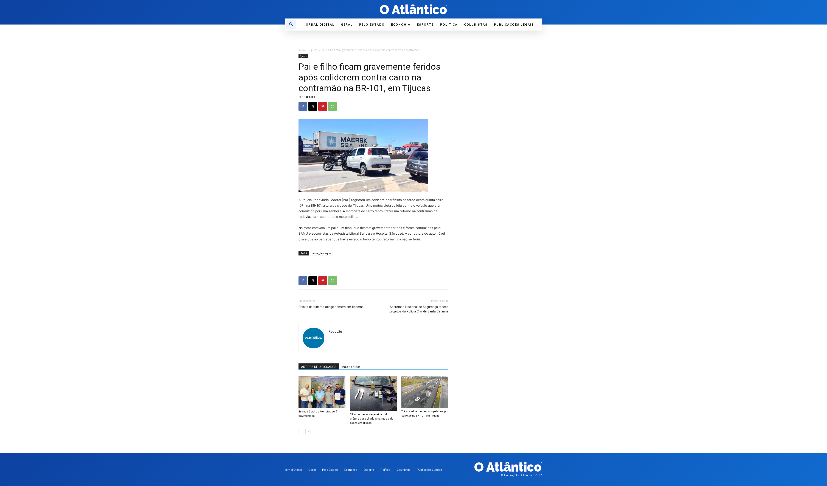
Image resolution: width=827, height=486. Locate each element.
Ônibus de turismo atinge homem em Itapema (331, 307)
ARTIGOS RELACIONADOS (318, 367)
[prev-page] (301, 431)
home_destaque (321, 253)
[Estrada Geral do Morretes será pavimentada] (321, 392)
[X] (312, 106)
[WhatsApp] (332, 106)
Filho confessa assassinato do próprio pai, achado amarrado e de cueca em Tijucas (371, 418)
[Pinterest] (322, 106)
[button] (291, 24)
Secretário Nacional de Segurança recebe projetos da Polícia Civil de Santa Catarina (419, 309)
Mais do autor (351, 367)
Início (301, 50)
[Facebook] (302, 106)
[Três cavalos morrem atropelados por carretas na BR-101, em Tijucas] (424, 392)
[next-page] (308, 431)
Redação (309, 96)
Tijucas (313, 50)
